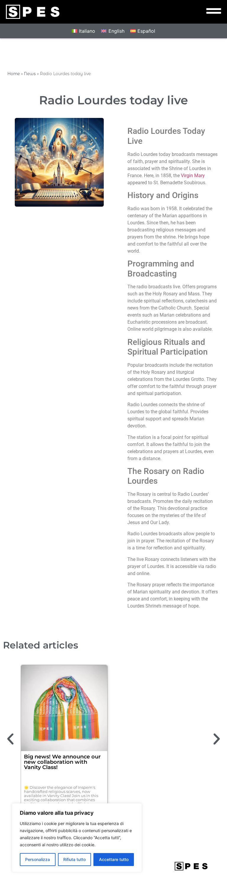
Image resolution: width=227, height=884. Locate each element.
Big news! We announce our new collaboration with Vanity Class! (62, 762)
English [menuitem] (116, 31)
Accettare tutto (114, 859)
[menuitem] (83, 31)
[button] (10, 739)
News (30, 73)
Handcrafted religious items (161, 756)
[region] (77, 837)
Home (13, 73)
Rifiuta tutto (74, 859)
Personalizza (37, 859)
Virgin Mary (193, 175)
